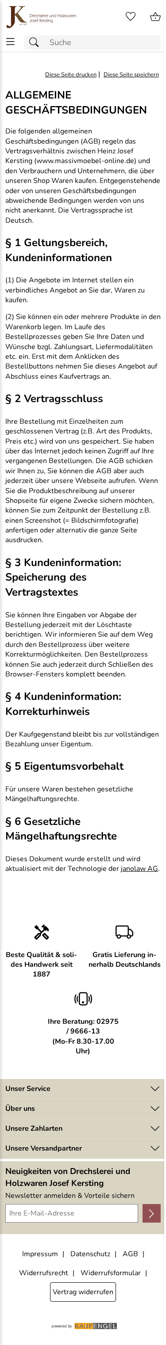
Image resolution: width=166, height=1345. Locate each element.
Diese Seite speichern (131, 75)
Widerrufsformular (111, 1273)
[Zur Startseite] (41, 17)
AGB (130, 1254)
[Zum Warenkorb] (155, 16)
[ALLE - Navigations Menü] (10, 41)
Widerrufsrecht (43, 1273)
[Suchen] (36, 42)
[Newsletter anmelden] (152, 1213)
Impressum (40, 1254)
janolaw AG (139, 869)
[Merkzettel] (130, 16)
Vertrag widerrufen (83, 1292)
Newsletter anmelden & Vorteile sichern (70, 1196)
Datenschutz (90, 1254)
